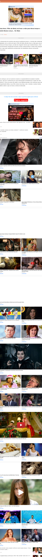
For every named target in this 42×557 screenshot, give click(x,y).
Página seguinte (21, 100)
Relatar (5, 34)
